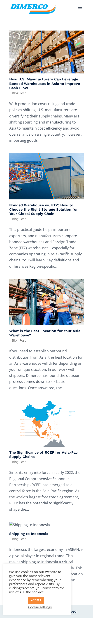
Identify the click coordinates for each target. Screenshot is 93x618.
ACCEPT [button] (36, 600)
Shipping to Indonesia (28, 534)
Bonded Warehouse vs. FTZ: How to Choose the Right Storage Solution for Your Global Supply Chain (43, 209)
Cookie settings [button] (40, 607)
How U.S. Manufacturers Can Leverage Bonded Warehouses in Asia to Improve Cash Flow (44, 83)
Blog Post (19, 93)
